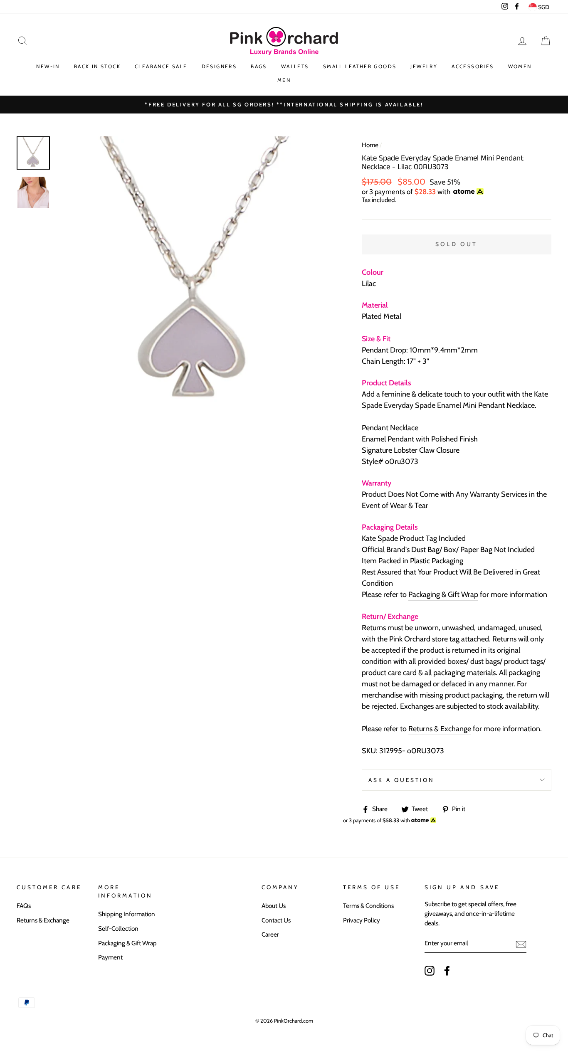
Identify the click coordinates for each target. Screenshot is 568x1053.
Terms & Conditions (368, 906)
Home (370, 145)
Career (270, 934)
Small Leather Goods (360, 66)
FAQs (24, 906)
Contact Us (276, 920)
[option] (195, 275)
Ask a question (401, 780)
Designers (219, 66)
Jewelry (423, 66)
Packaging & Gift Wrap (443, 594)
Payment (110, 957)
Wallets (295, 66)
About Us (274, 906)
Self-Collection (118, 928)
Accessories (473, 66)
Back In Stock (97, 66)
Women (520, 66)
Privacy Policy (361, 920)
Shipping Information (126, 914)
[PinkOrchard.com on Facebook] (447, 971)
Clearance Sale (161, 66)
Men (284, 80)
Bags (259, 66)
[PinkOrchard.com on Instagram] (430, 971)
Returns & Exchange (439, 728)
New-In (47, 66)
